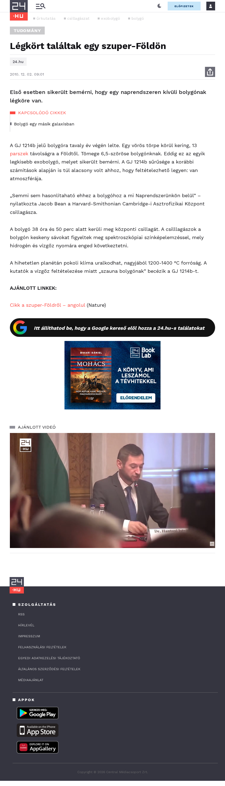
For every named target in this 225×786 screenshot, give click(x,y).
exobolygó (110, 18)
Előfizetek (184, 6)
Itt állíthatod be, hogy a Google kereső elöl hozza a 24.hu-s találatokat (119, 328)
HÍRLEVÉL (26, 625)
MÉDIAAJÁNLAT (30, 680)
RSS (21, 614)
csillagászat (78, 18)
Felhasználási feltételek (42, 647)
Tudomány (27, 30)
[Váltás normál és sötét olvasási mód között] (159, 6)
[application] (112, 490)
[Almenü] (40, 6)
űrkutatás (46, 18)
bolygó (137, 18)
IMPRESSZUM (29, 636)
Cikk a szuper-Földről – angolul (47, 305)
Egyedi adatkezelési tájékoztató (49, 658)
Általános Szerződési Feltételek (49, 669)
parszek (19, 153)
